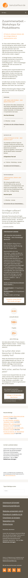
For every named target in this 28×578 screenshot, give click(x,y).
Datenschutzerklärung (10, 475)
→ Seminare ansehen (7, 226)
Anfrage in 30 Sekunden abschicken (14, 396)
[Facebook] (9, 570)
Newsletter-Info (8, 521)
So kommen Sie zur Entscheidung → (14, 203)
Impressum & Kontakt (11, 502)
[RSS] (14, 570)
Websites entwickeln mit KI (13, 511)
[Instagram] (19, 570)
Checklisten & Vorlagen (11, 518)
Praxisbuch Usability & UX (12, 514)
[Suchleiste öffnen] (25, 13)
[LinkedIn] (4, 570)
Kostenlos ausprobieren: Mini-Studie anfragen (14, 300)
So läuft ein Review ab (17, 365)
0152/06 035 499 (15, 391)
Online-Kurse (8, 524)
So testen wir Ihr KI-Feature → (12, 166)
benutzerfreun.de (17, 5)
